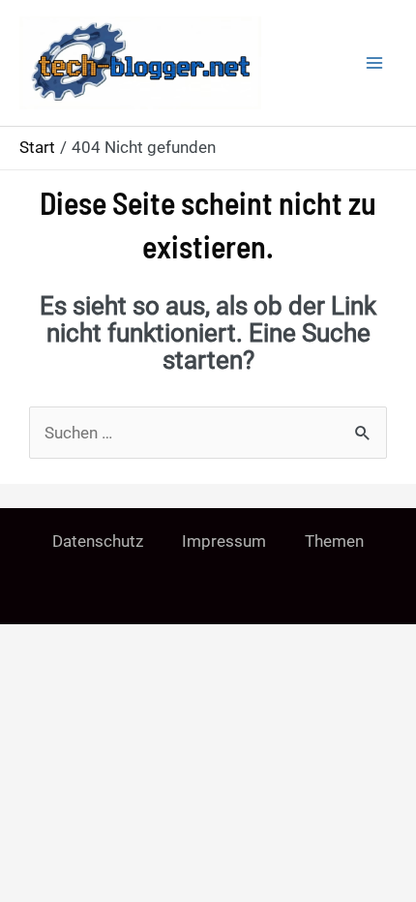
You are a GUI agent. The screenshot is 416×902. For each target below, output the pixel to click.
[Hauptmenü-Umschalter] (375, 63)
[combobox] (208, 432)
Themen (334, 541)
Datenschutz (97, 541)
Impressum (224, 541)
